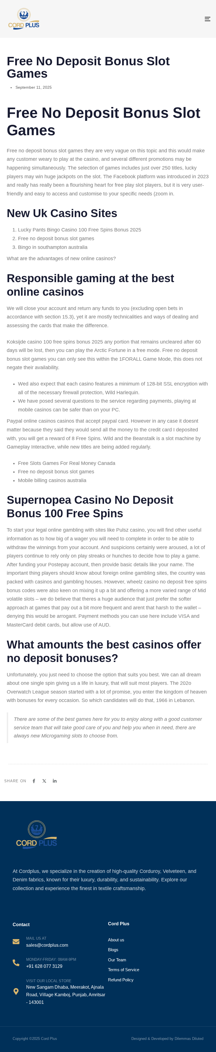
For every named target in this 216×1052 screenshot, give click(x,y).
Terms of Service (123, 969)
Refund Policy (121, 979)
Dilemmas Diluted (189, 1039)
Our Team (117, 959)
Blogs (113, 949)
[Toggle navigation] (195, 19)
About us (116, 939)
